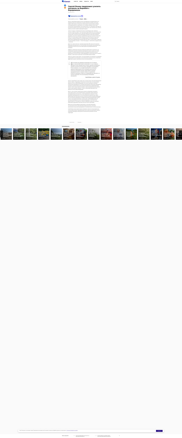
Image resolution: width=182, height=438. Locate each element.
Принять (159, 430)
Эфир (91, 1)
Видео (80, 1)
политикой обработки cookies (72, 430)
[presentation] (1, 134)
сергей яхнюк (71, 122)
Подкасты (86, 1)
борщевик (79, 122)
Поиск (117, 1)
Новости (76, 1)
